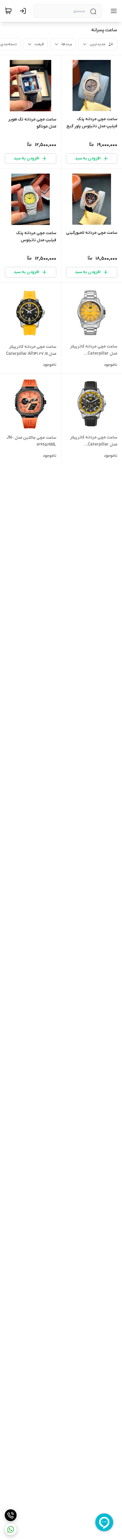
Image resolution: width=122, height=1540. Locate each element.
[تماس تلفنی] (11, 1515)
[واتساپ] (11, 1529)
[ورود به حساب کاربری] (24, 11)
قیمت (39, 44)
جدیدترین (98, 44)
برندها (67, 44)
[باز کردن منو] (112, 11)
